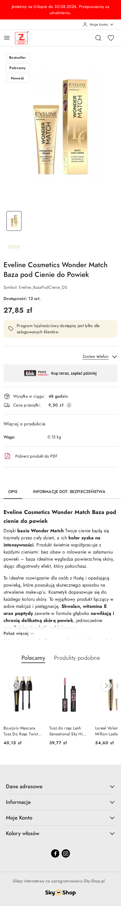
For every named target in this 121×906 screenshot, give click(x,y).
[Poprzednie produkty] (14, 686)
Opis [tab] (13, 491)
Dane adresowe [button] (24, 786)
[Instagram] (66, 853)
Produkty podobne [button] (77, 658)
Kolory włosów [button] (22, 833)
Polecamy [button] (33, 658)
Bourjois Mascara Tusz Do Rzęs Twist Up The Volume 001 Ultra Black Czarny (21, 731)
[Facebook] (55, 853)
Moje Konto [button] (19, 818)
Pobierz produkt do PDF (36, 456)
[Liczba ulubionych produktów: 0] (110, 37)
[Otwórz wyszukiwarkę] (98, 37)
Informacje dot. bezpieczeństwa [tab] (69, 491)
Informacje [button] (18, 802)
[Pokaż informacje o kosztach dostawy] (69, 405)
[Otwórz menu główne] (7, 37)
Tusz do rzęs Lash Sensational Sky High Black (68, 731)
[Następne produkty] (106, 686)
